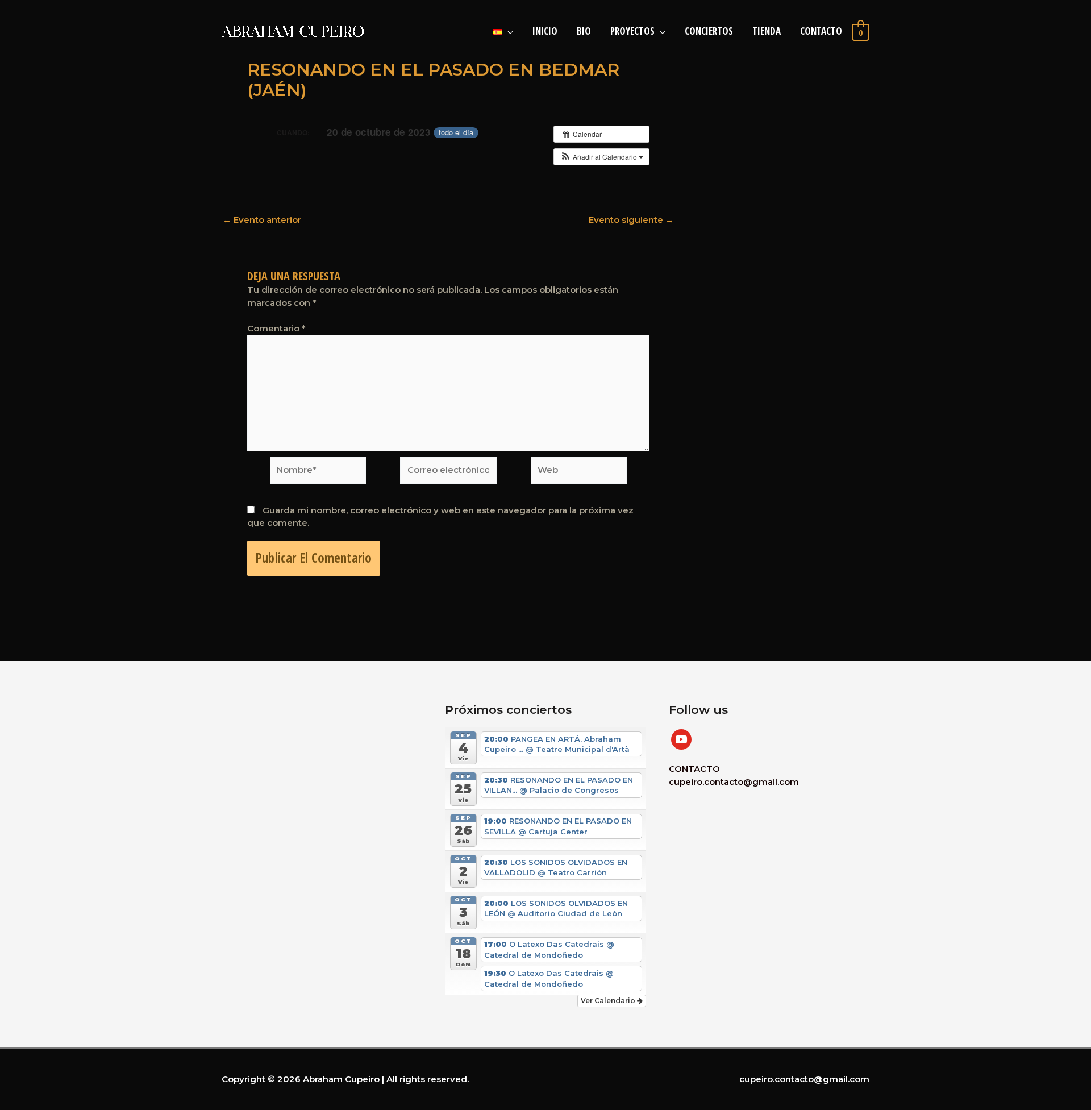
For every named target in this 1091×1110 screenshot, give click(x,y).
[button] (601, 157)
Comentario (276, 328)
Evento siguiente (631, 219)
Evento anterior (262, 219)
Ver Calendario (609, 1000)
